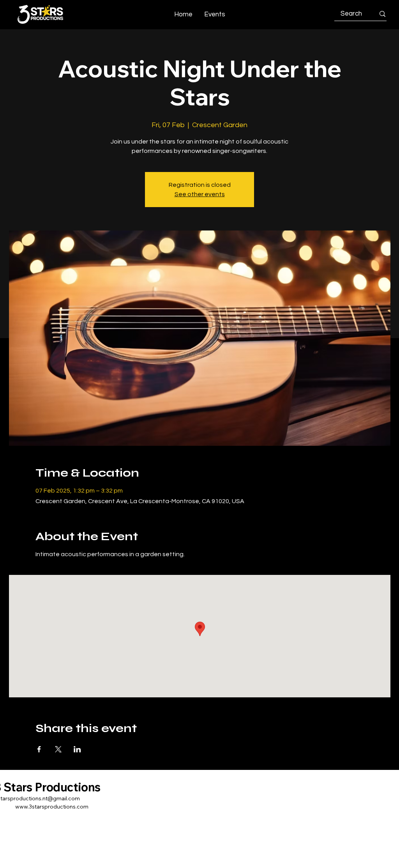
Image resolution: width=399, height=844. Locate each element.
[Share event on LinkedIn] (77, 749)
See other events (200, 194)
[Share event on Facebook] (39, 749)
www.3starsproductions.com (51, 806)
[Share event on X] (58, 749)
